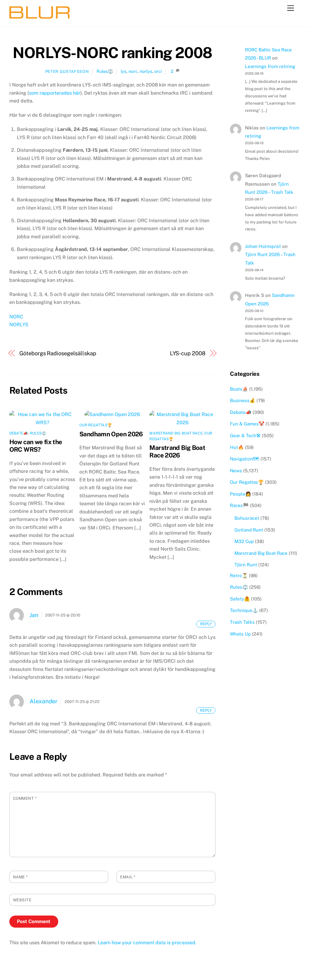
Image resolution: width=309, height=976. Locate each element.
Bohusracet (246, 518)
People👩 (240, 493)
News (236, 470)
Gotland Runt (248, 529)
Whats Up (240, 633)
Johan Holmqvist (263, 246)
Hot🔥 (237, 447)
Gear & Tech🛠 (245, 435)
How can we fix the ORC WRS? (35, 445)
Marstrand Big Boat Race (175, 433)
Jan (34, 615)
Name (20, 877)
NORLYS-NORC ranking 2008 (112, 52)
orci (158, 71)
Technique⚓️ (244, 610)
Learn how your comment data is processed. (147, 942)
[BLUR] (39, 16)
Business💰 (242, 400)
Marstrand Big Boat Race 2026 (177, 451)
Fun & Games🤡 (247, 423)
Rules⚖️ (105, 71)
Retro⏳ (239, 575)
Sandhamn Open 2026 (111, 434)
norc (133, 71)
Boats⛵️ (239, 389)
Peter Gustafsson (67, 71)
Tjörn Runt (245, 564)
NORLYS (18, 324)
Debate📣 (18, 433)
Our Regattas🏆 (95, 425)
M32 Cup (244, 541)
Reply (206, 624)
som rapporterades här (54, 93)
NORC (16, 317)
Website (22, 900)
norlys (146, 71)
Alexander (44, 701)
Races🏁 (239, 505)
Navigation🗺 (244, 458)
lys (123, 71)
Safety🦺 (240, 598)
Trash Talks (242, 622)
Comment (25, 798)
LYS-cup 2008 (187, 353)
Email (127, 877)
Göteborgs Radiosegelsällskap (57, 353)
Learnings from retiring (270, 66)
